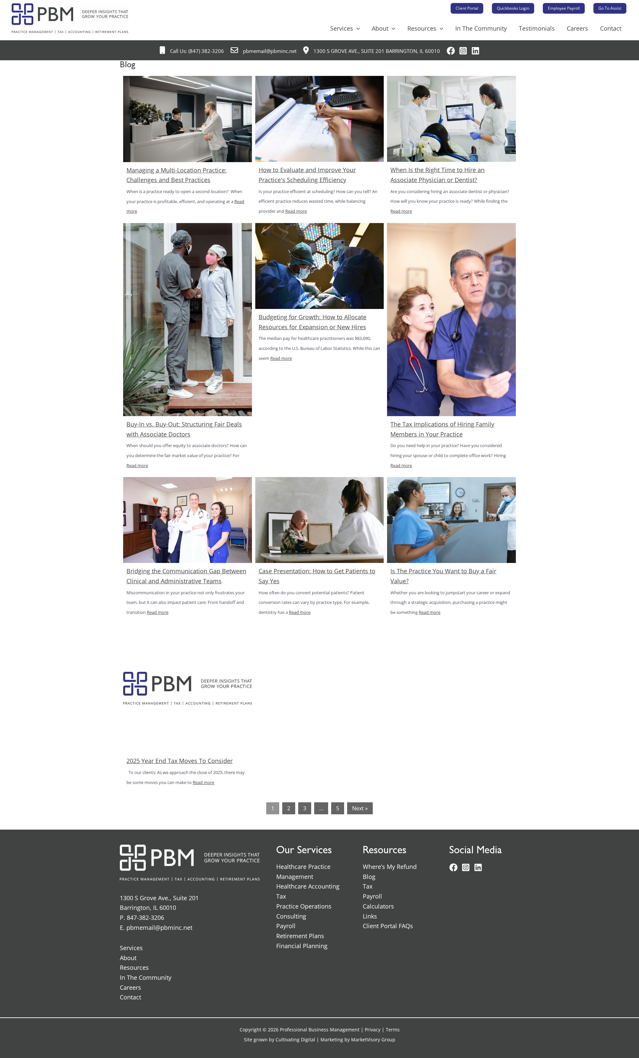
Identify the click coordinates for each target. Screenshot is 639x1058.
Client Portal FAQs (388, 926)
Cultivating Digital (295, 1039)
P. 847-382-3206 (142, 918)
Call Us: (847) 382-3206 (196, 51)
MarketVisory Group (373, 1039)
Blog (369, 877)
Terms (393, 1029)
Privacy (372, 1029)
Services (341, 28)
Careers (577, 28)
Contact (610, 28)
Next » (360, 808)
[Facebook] (451, 51)
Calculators (378, 906)
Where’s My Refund (390, 867)
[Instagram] (463, 51)
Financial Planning (301, 946)
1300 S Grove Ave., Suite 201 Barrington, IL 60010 (376, 51)
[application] (356, 28)
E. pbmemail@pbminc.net (156, 927)
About (380, 28)
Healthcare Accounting (307, 886)
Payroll (286, 926)
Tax (281, 896)
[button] (467, 8)
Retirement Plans (300, 936)
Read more (296, 211)
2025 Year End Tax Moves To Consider (179, 761)
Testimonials (537, 28)
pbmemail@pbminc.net (269, 51)
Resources (421, 28)
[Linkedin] (475, 51)
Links (370, 916)
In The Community (481, 28)
